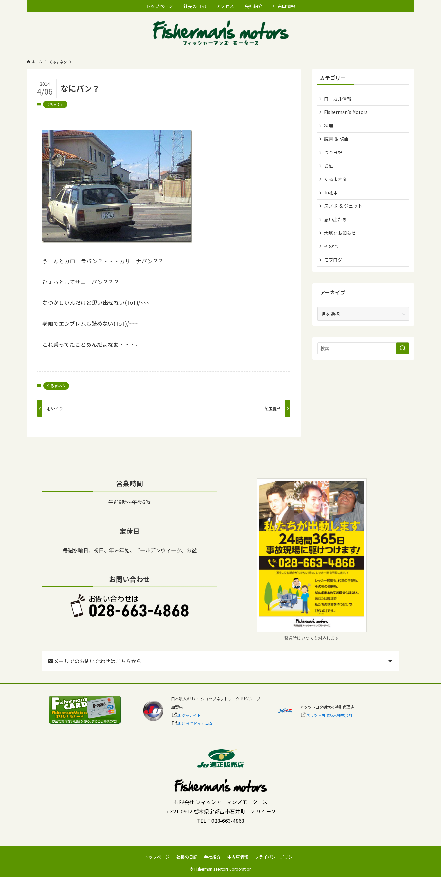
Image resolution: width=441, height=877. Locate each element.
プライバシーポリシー (276, 857)
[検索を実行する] (402, 348)
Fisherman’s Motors (346, 112)
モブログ (333, 259)
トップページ (156, 857)
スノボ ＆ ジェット (343, 206)
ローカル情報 (337, 98)
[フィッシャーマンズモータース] (220, 33)
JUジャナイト (189, 715)
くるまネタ (55, 104)
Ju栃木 (331, 192)
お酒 (328, 166)
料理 (328, 125)
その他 (331, 246)
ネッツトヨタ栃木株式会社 (329, 715)
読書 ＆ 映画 (336, 138)
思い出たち (335, 219)
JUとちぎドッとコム (195, 723)
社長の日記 (186, 857)
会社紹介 (212, 857)
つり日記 (333, 152)
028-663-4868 (227, 820)
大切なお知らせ (340, 233)
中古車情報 (237, 857)
